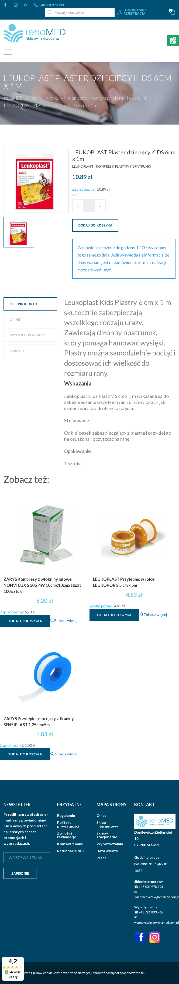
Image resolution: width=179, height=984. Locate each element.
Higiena (34, 98)
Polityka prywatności (68, 824)
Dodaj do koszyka (95, 225)
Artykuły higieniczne (66, 98)
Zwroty (17, 351)
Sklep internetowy (107, 824)
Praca (101, 858)
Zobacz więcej (65, 620)
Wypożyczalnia (109, 844)
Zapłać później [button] (83, 189)
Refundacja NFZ (71, 851)
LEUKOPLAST (82, 166)
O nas (101, 815)
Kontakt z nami (70, 844)
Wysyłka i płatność (28, 335)
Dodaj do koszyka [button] (25, 621)
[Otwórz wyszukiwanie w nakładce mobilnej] (80, 12)
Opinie (15, 319)
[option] (37, 180)
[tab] (30, 304)
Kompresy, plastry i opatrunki (119, 98)
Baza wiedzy (107, 851)
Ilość (77, 195)
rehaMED (13, 98)
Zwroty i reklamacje (66, 835)
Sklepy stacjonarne (106, 835)
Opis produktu (23, 304)
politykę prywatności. (129, 973)
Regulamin (66, 815)
